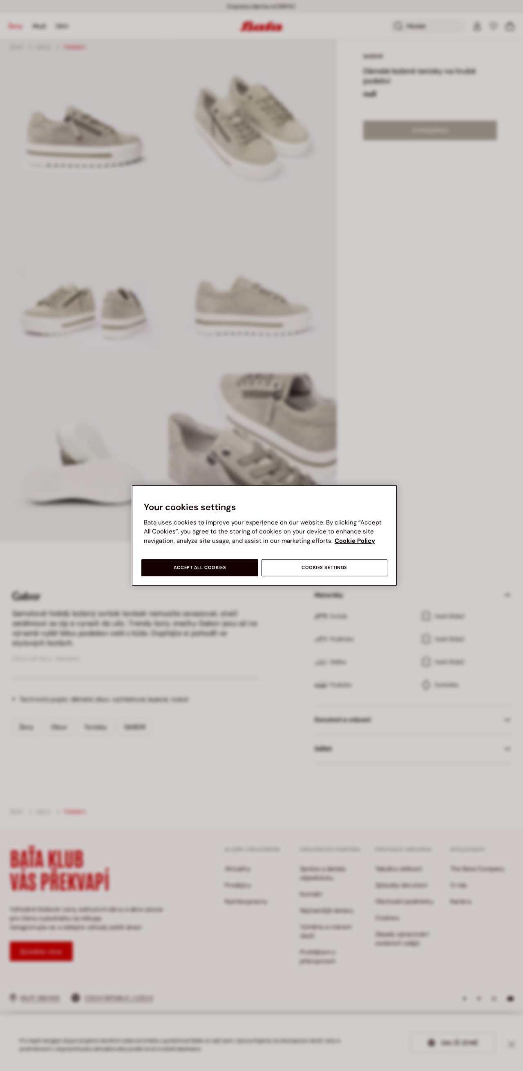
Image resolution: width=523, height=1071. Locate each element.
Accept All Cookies (200, 568)
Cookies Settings (324, 568)
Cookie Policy (355, 541)
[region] (264, 535)
